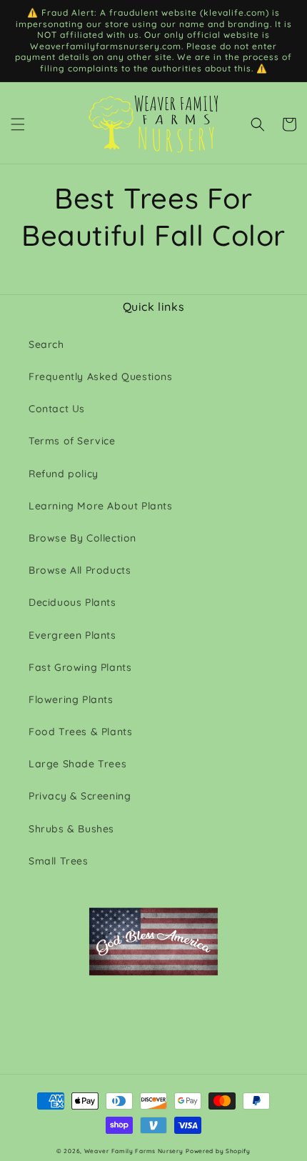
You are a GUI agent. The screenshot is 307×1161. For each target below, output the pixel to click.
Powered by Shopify (218, 1151)
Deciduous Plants (72, 602)
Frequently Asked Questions (101, 376)
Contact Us (57, 408)
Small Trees (59, 860)
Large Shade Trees (77, 763)
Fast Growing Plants (80, 667)
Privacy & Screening (80, 795)
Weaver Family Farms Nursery (133, 1151)
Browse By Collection (82, 538)
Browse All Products (80, 570)
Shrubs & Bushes (71, 828)
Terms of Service (72, 440)
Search (46, 344)
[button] (18, 124)
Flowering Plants (71, 699)
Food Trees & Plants (80, 731)
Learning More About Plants (101, 505)
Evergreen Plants (72, 635)
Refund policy (64, 473)
